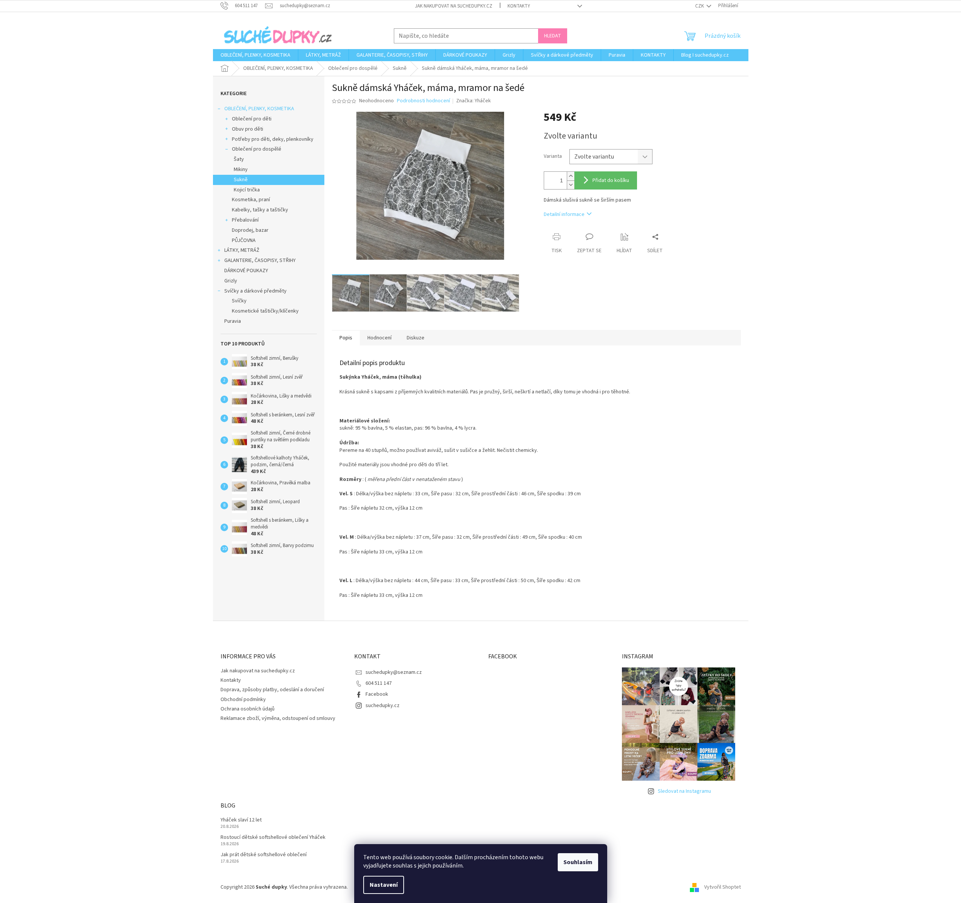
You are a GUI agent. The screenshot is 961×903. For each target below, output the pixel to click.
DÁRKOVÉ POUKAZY (246, 270)
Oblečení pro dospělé (256, 149)
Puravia (232, 321)
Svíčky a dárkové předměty (255, 291)
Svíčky (239, 301)
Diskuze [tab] (415, 338)
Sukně (241, 179)
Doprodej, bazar (250, 230)
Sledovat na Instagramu (684, 791)
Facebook (377, 694)
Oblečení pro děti (251, 119)
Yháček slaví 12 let (241, 820)
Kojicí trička (247, 190)
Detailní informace (564, 214)
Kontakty (518, 6)
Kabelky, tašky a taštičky (260, 210)
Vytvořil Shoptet (722, 887)
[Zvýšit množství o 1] (570, 176)
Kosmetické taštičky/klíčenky (265, 311)
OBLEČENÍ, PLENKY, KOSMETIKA (259, 108)
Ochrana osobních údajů (248, 709)
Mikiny (241, 169)
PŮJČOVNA (244, 240)
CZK (700, 6)
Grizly (230, 281)
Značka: (473, 101)
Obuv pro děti (247, 129)
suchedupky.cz (383, 705)
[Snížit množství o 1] (570, 184)
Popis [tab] (345, 338)
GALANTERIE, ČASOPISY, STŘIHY (260, 260)
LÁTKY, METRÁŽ (241, 250)
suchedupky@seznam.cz (394, 672)
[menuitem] (255, 55)
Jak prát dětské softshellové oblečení (264, 854)
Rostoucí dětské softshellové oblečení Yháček (273, 837)
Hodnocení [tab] (379, 338)
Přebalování (245, 220)
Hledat (552, 36)
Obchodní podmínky (243, 699)
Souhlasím (577, 862)
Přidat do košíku (610, 180)
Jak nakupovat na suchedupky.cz (453, 6)
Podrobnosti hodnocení (423, 101)
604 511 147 (379, 683)
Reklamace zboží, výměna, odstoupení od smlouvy (278, 718)
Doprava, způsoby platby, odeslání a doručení (272, 689)
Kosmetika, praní (251, 199)
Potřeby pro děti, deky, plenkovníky (272, 139)
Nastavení (384, 885)
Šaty (239, 159)
